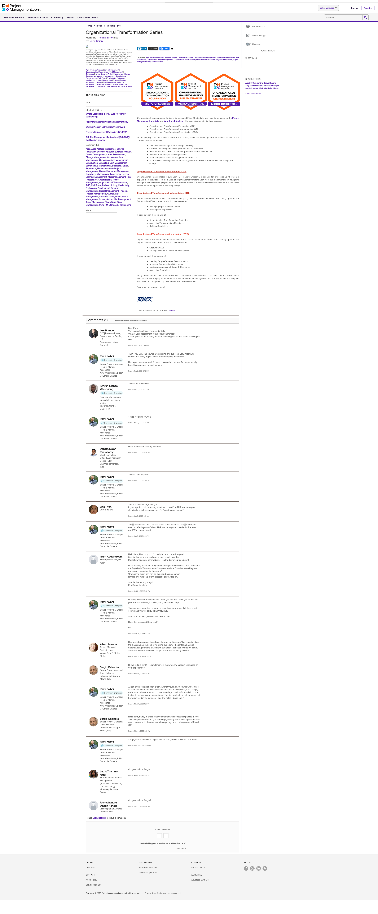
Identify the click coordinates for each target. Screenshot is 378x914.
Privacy (148, 893)
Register (368, 8)
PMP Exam (102, 78)
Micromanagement (117, 177)
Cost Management (116, 72)
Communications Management (97, 72)
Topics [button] (70, 17)
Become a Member (148, 867)
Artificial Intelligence (106, 149)
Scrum (115, 84)
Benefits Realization (157, 57)
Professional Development (98, 188)
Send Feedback (93, 884)
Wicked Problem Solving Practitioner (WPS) (106, 127)
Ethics (125, 165)
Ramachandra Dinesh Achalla (108, 804)
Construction (92, 163)
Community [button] (57, 17)
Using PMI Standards (109, 205)
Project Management (104, 80)
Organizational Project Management (160, 59)
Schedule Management (110, 196)
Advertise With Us (199, 879)
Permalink (171, 310)
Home (89, 25)
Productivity (111, 78)
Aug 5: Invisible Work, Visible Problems (261, 88)
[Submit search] (365, 17)
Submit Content (199, 867)
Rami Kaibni (96, 40)
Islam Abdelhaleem (111, 556)
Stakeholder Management (118, 199)
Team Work (101, 86)
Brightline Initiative (173, 121)
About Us (90, 867)
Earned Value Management (98, 165)
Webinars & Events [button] (14, 17)
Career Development (111, 70)
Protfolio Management (96, 193)
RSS (88, 102)
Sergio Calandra (109, 667)
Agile (87, 70)
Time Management (113, 86)
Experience (90, 74)
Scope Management (104, 84)
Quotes (99, 82)
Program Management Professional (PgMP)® (106, 132)
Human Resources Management (114, 171)
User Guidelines (159, 893)
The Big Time (114, 25)
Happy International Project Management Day (107, 121)
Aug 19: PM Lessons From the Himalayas (262, 85)
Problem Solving (109, 185)
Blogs (99, 25)
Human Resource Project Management (109, 74)
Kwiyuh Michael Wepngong (109, 387)
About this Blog (96, 95)
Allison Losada (108, 644)
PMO (88, 185)
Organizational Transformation (113, 182)
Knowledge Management (97, 174)
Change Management (96, 157)
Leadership (115, 174)
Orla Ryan (105, 506)
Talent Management (95, 202)
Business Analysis (97, 70)
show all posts (127, 86)
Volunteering (125, 205)
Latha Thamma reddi (109, 773)
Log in (354, 7)
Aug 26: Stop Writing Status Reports (260, 83)
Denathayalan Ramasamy (108, 450)
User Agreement (174, 893)
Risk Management (109, 82)
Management (109, 76)
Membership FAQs (148, 872)
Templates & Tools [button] (38, 17)
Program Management (224, 59)
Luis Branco (107, 330)
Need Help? (91, 879)
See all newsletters (253, 93)
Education (117, 165)
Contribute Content (88, 17)
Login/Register (99, 818)
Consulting (104, 163)
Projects (116, 80)
